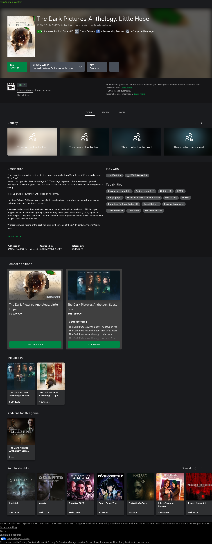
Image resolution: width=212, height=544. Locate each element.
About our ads (141, 542)
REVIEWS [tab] (106, 112)
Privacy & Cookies (57, 542)
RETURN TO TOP (35, 344)
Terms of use (92, 542)
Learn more (126, 87)
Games (3, 531)
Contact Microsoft (37, 542)
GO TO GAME (93, 344)
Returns (206, 523)
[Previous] (195, 123)
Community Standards (108, 523)
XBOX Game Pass (40, 523)
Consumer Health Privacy (13, 542)
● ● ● (114, 67)
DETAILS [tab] (89, 112)
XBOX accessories (59, 523)
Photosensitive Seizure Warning (138, 523)
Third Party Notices (123, 542)
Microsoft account (165, 523)
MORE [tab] (122, 112)
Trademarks (106, 542)
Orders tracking (8, 527)
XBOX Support (77, 523)
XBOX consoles (8, 523)
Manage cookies (76, 542)
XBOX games (23, 523)
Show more (12, 236)
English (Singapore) (10, 534)
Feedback (91, 523)
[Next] (201, 123)
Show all (187, 468)
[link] (21, 384)
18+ (20, 85)
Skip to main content (11, 1)
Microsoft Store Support (189, 523)
